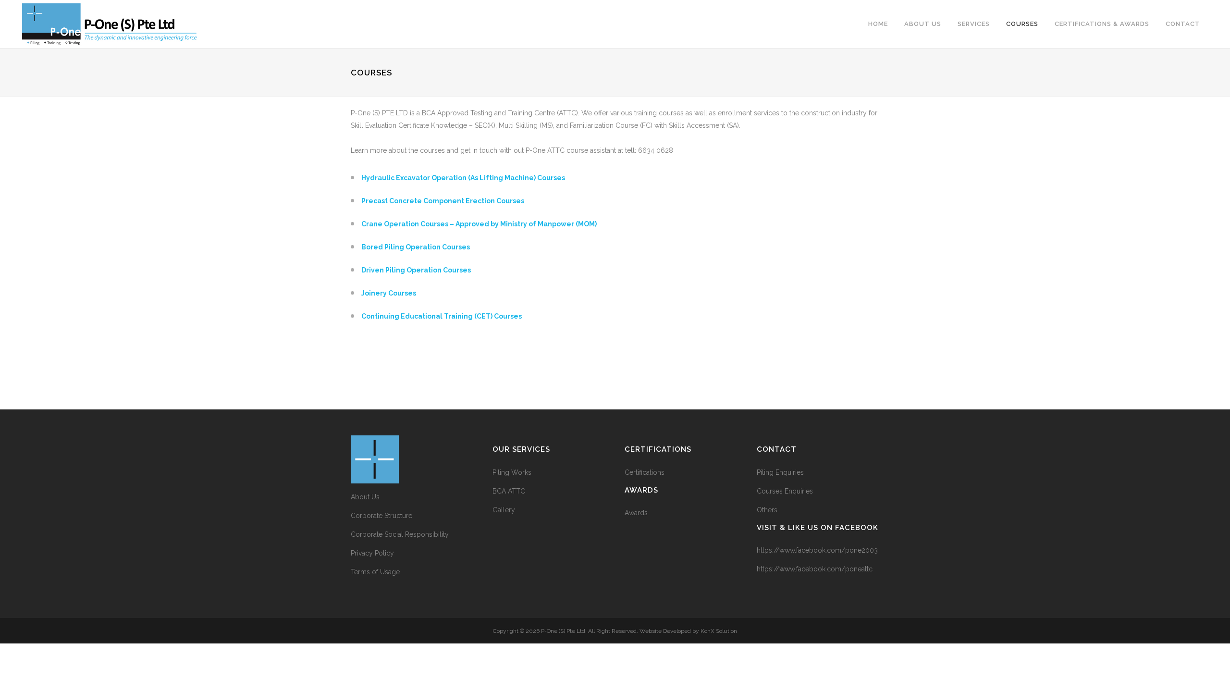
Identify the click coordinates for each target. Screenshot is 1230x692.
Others (767, 510)
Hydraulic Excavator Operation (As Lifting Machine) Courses (463, 178)
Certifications (644, 472)
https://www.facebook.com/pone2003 (817, 550)
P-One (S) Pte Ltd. (564, 631)
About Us (365, 497)
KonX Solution (719, 631)
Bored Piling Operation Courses (415, 247)
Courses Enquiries (785, 491)
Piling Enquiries (780, 472)
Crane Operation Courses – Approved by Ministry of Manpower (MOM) (479, 224)
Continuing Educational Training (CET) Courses (441, 316)
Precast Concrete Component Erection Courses (442, 201)
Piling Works (511, 472)
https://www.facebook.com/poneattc (815, 569)
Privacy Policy (372, 553)
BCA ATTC (508, 491)
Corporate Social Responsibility (400, 534)
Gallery (503, 510)
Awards (636, 513)
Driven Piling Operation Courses (416, 270)
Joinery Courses (388, 293)
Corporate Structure (381, 515)
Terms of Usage (375, 572)
